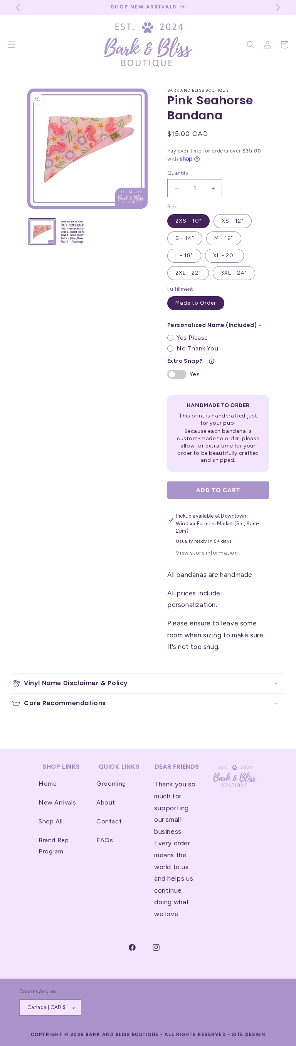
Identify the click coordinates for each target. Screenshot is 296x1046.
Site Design (249, 1034)
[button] (250, 44)
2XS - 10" (188, 221)
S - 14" (184, 238)
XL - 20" (224, 255)
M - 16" (223, 238)
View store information (207, 553)
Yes (195, 374)
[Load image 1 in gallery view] (42, 232)
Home (48, 783)
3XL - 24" (234, 273)
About (105, 802)
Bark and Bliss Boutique (122, 1034)
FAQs (104, 840)
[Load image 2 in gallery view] (72, 232)
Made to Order (195, 303)
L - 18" (184, 255)
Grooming (111, 783)
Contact (109, 821)
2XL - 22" (188, 273)
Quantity (177, 173)
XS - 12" (233, 221)
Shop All (51, 821)
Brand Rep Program (54, 845)
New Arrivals (57, 802)
